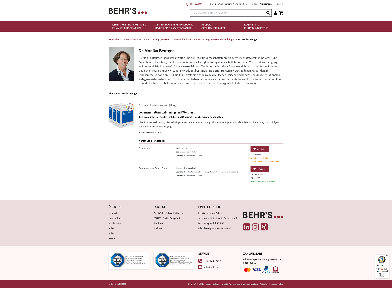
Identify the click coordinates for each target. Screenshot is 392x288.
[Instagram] (255, 227)
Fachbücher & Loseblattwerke (169, 213)
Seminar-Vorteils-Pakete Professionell (217, 218)
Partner (112, 238)
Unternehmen (216, 3)
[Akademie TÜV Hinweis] (174, 260)
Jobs (111, 228)
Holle (153, 105)
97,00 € (261, 169)
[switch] (382, 275)
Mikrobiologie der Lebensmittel (214, 228)
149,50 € (261, 149)
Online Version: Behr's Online (154, 168)
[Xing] (264, 227)
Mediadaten (115, 223)
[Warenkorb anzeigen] (281, 13)
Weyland (163, 105)
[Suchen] (268, 13)
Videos (112, 233)
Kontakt (279, 3)
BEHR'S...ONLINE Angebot (167, 218)
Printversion (145, 148)
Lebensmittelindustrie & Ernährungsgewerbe (129, 26)
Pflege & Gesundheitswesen (214, 26)
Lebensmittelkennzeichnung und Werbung (166, 112)
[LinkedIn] (246, 227)
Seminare (159, 223)
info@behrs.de (212, 266)
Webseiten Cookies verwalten (271, 284)
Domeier (144, 105)
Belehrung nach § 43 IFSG (211, 223)
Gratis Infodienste (241, 3)
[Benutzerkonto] (275, 13)
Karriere (228, 3)
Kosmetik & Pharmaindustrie (256, 26)
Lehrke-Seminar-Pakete (210, 213)
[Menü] (387, 256)
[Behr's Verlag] (128, 10)
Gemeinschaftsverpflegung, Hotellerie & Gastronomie (174, 26)
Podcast (254, 3)
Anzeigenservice (267, 3)
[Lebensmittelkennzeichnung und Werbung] (121, 115)
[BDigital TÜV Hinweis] (129, 260)
